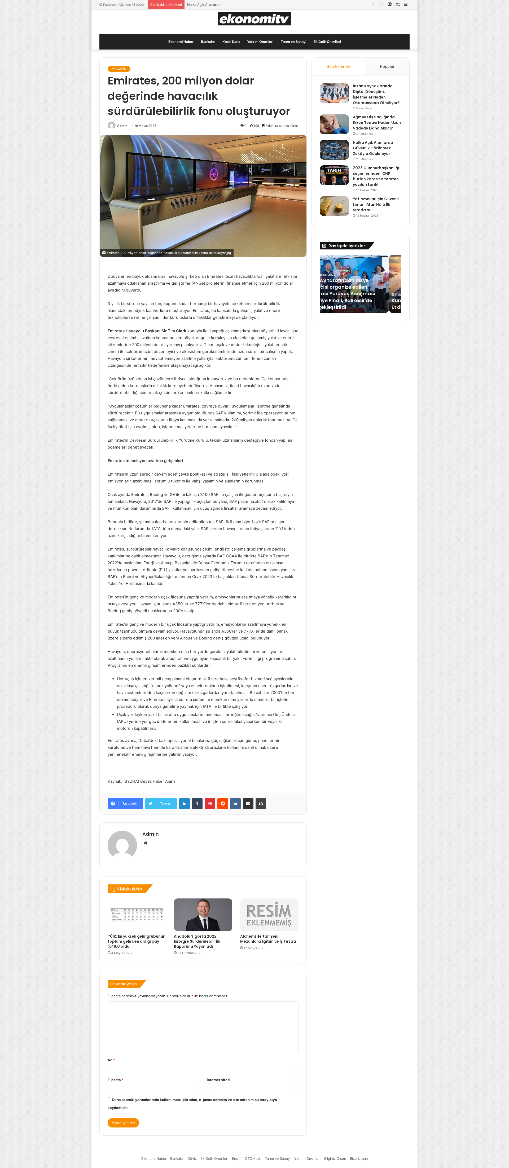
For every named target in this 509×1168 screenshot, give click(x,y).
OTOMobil (253, 1158)
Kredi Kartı (231, 41)
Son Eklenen (338, 66)
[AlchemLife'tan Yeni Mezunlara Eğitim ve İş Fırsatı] (269, 914)
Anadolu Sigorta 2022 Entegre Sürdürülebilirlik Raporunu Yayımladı (197, 941)
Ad (111, 1060)
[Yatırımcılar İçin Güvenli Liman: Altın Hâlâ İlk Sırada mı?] (334, 206)
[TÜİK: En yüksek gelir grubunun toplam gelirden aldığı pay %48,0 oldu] (137, 914)
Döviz (192, 1158)
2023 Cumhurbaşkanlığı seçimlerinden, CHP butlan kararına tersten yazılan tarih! (376, 176)
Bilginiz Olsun (335, 1158)
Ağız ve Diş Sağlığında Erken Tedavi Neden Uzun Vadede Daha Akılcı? (377, 122)
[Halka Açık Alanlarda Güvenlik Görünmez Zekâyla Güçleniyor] (334, 150)
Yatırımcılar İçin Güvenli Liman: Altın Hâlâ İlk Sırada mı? (376, 204)
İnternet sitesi (218, 1080)
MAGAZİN (119, 69)
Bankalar (208, 41)
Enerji (236, 1158)
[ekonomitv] (254, 18)
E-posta (116, 1080)
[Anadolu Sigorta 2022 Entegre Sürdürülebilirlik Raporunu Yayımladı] (203, 914)
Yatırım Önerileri (260, 41)
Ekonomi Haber (181, 41)
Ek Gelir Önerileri (327, 41)
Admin (122, 126)
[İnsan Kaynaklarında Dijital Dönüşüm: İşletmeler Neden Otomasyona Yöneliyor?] (334, 93)
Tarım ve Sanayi (293, 41)
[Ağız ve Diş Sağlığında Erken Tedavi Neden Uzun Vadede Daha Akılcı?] (334, 124)
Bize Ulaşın (359, 1158)
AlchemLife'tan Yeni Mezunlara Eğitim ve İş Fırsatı (268, 939)
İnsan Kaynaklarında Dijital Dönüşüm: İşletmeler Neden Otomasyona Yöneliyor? (376, 94)
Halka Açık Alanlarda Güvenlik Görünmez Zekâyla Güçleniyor (236, 4)
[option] (360, 284)
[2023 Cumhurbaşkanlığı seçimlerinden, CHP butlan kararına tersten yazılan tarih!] (334, 175)
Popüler (387, 66)
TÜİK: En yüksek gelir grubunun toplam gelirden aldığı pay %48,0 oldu (136, 941)
